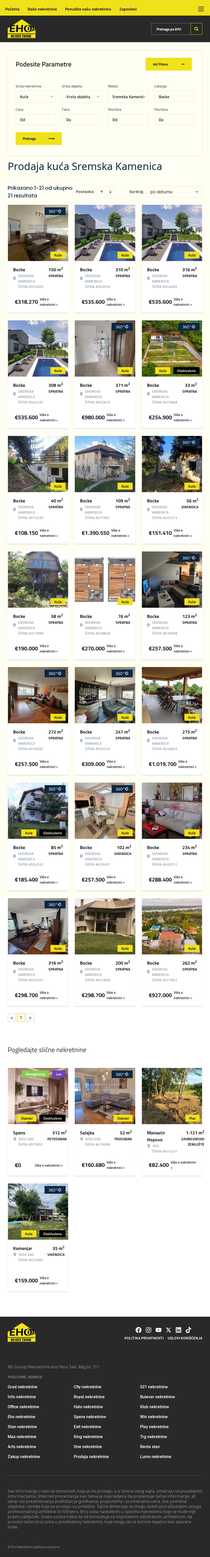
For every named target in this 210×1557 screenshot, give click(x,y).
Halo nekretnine (88, 1406)
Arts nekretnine (22, 1446)
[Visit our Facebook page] (138, 1330)
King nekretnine (88, 1436)
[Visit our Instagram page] (148, 1330)
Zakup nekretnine (24, 1456)
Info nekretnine (22, 1396)
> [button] (30, 1017)
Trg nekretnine (153, 1436)
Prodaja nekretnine (91, 1456)
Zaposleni (128, 9)
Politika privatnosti (144, 1338)
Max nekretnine (22, 1436)
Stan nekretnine (22, 1426)
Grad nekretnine (22, 1386)
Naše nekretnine (42, 9)
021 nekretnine (154, 1386)
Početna (12, 9)
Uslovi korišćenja (185, 1338)
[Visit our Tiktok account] (188, 1330)
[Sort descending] (110, 191)
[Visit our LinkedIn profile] (178, 1330)
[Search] (196, 29)
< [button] (11, 1017)
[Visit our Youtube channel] (158, 1330)
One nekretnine (88, 1446)
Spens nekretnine (90, 1416)
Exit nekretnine (87, 1426)
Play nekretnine (154, 1426)
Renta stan (150, 1446)
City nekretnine (87, 1386)
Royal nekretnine (89, 1396)
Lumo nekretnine (155, 1456)
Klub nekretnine (154, 1406)
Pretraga (29, 138)
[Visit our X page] (168, 1330)
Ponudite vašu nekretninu (88, 9)
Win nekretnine (154, 1416)
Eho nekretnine (21, 1416)
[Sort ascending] (102, 191)
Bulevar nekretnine (157, 1396)
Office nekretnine (23, 1406)
